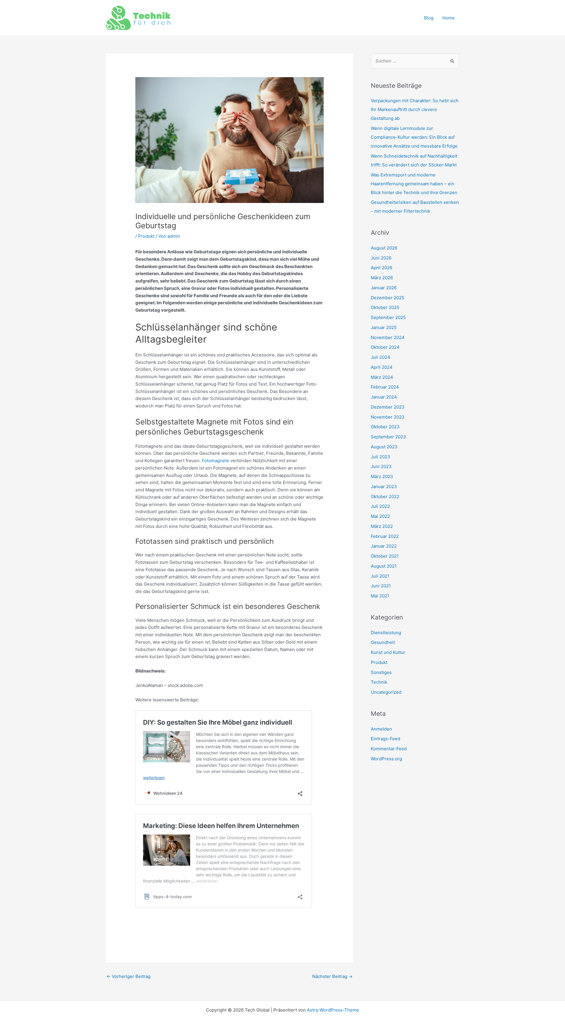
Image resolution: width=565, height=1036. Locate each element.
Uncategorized (386, 692)
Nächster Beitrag (332, 976)
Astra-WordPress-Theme (333, 1010)
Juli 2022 (380, 506)
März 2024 (382, 377)
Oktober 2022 (385, 496)
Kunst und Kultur (388, 652)
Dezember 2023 (388, 407)
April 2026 (381, 267)
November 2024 (388, 337)
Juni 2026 (381, 258)
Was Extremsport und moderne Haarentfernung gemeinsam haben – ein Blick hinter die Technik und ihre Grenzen (414, 183)
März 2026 (382, 277)
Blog (428, 18)
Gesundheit (383, 642)
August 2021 (384, 566)
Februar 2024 (385, 387)
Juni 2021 (381, 586)
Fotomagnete (215, 460)
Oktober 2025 (385, 307)
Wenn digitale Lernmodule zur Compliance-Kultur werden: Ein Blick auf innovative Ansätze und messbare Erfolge (414, 137)
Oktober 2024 (385, 347)
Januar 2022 (384, 546)
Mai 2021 (380, 596)
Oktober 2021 (385, 556)
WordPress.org (386, 758)
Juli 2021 (380, 576)
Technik (379, 682)
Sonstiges (381, 672)
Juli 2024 (380, 357)
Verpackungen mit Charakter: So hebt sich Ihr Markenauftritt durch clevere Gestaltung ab (414, 109)
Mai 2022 (380, 516)
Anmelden (381, 729)
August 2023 (384, 447)
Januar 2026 (384, 287)
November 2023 (388, 417)
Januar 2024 (384, 397)
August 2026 (384, 248)
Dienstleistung (386, 632)
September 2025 (388, 317)
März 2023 (382, 476)
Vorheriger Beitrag (128, 976)
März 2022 (382, 526)
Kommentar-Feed (389, 748)
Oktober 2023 (385, 426)
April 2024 (382, 367)
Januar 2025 (384, 327)
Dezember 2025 (387, 297)
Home (448, 18)
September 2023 (388, 436)
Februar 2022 (385, 536)
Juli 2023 (380, 457)
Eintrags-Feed (385, 738)
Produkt (146, 236)
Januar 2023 (384, 486)
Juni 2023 (381, 466)
